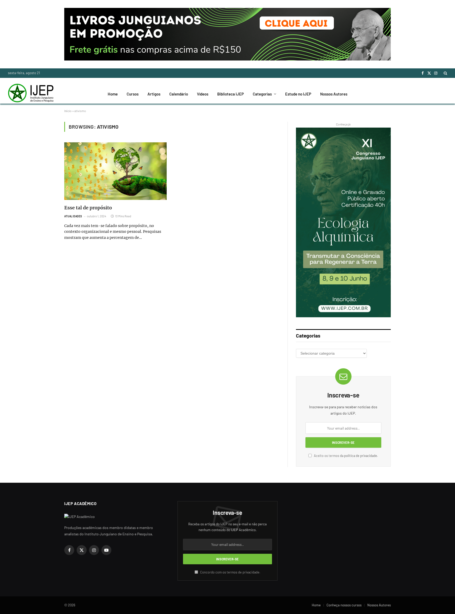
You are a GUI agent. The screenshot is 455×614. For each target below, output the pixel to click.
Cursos (133, 94)
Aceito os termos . (345, 456)
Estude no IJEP (298, 94)
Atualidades (73, 216)
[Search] (445, 73)
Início (68, 111)
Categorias (262, 94)
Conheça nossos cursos (344, 605)
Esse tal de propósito (88, 208)
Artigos (153, 94)
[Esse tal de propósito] (115, 171)
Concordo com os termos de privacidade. (229, 572)
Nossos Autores (333, 94)
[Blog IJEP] (30, 94)
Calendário (178, 94)
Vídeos (202, 94)
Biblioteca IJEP (230, 94)
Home (113, 94)
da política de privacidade (358, 456)
